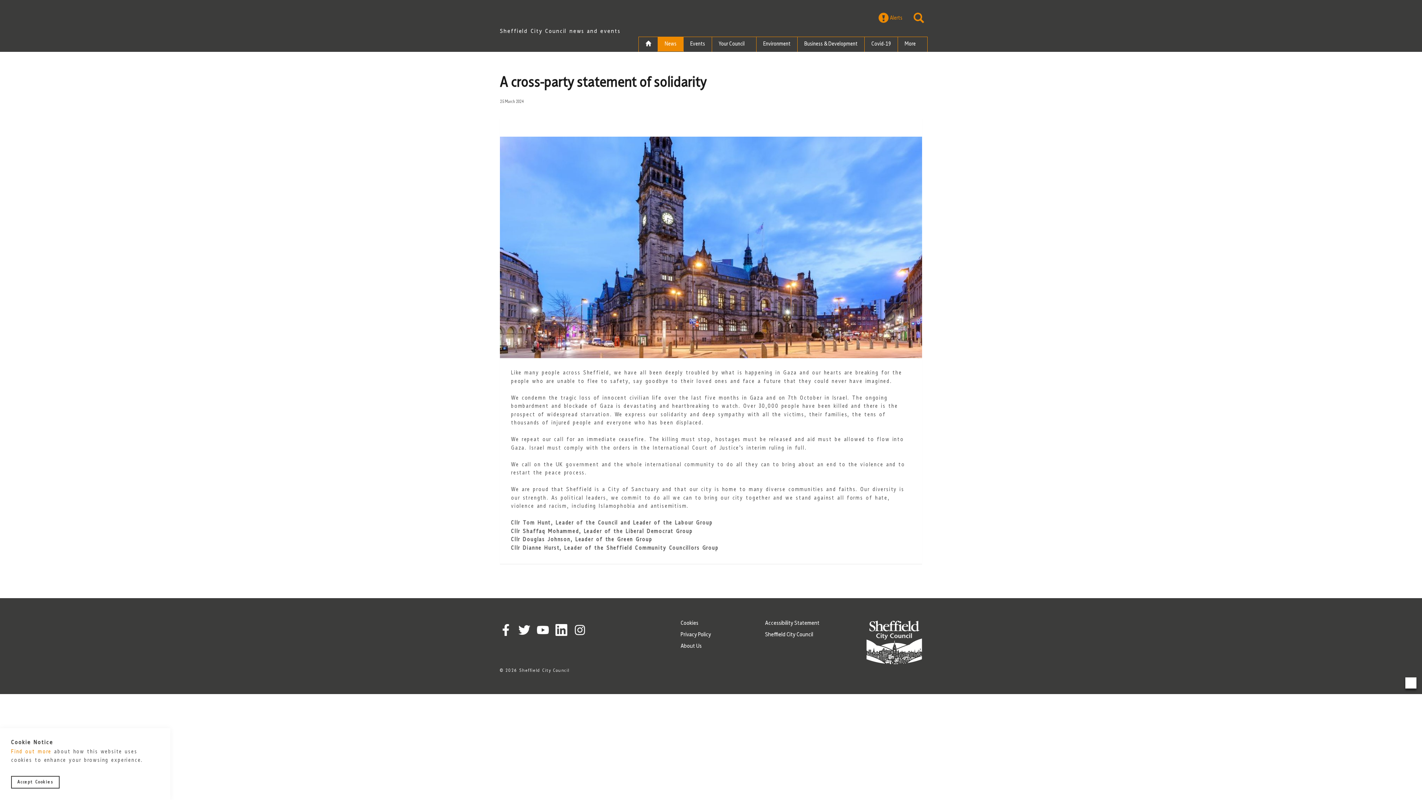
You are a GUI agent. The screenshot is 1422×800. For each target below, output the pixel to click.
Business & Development (831, 44)
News (671, 44)
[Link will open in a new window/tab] (506, 630)
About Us (691, 646)
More (911, 44)
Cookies (689, 623)
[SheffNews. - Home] (561, 16)
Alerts (895, 18)
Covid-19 (881, 44)
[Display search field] (919, 18)
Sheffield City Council (789, 635)
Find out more (31, 752)
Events (697, 44)
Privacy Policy (696, 635)
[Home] (648, 44)
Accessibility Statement (792, 623)
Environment (777, 44)
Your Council (732, 44)
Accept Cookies (35, 782)
